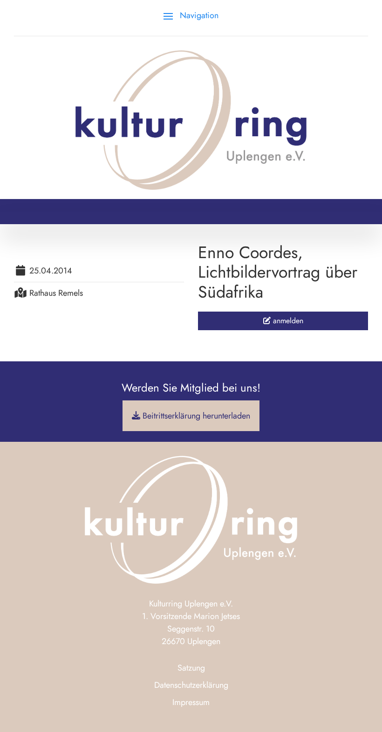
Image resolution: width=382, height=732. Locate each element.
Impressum (191, 702)
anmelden (287, 320)
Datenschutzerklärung (191, 685)
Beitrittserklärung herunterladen (195, 416)
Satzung (191, 668)
